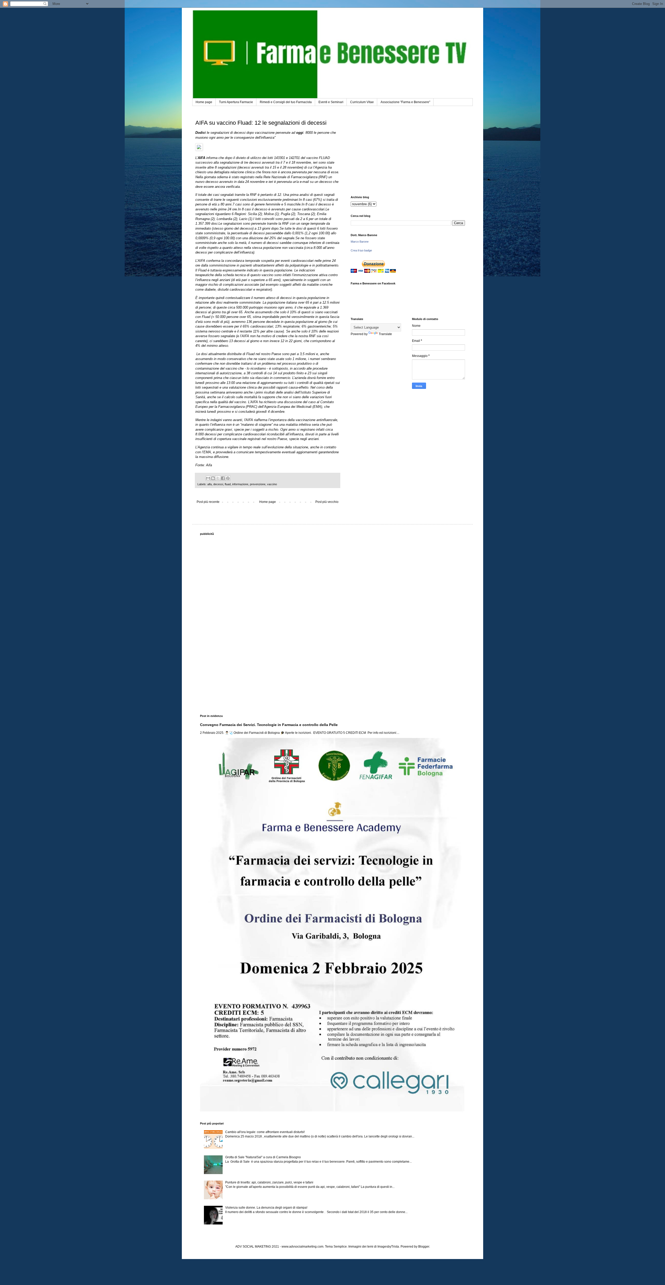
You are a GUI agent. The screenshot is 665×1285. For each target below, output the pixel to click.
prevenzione (257, 484)
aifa (209, 484)
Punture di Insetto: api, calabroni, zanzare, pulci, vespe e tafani (269, 1182)
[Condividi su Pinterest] (227, 478)
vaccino (272, 484)
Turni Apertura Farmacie (236, 102)
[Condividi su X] (218, 478)
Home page (204, 102)
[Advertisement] (408, 151)
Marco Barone (360, 241)
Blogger (423, 1246)
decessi (218, 484)
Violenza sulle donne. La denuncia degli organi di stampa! (266, 1207)
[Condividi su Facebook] (222, 478)
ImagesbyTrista (388, 1246)
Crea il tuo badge (361, 250)
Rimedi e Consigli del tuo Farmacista (286, 102)
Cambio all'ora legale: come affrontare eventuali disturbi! (265, 1132)
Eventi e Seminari (330, 102)
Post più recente (208, 502)
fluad (228, 484)
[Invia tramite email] (208, 478)
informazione (240, 484)
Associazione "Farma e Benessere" (405, 102)
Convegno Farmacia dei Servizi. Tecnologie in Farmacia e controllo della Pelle (269, 725)
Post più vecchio (326, 502)
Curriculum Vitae (362, 102)
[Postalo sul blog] (213, 478)
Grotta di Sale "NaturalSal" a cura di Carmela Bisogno (263, 1157)
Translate (385, 334)
